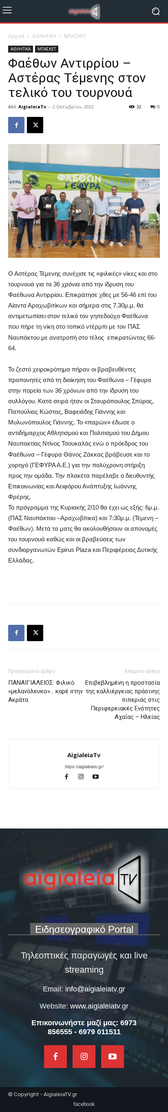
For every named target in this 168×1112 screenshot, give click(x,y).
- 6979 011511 (97, 1032)
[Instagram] (84, 777)
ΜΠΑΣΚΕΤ (75, 36)
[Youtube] (99, 777)
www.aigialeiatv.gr (99, 1006)
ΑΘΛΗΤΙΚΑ (44, 36)
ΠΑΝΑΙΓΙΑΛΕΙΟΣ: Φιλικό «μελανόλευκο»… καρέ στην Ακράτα (45, 691)
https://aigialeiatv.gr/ (84, 766)
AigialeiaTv (32, 106)
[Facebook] (16, 125)
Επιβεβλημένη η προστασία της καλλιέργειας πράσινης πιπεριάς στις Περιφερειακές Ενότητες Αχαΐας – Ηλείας (122, 700)
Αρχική (16, 36)
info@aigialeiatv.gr (95, 989)
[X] (35, 125)
